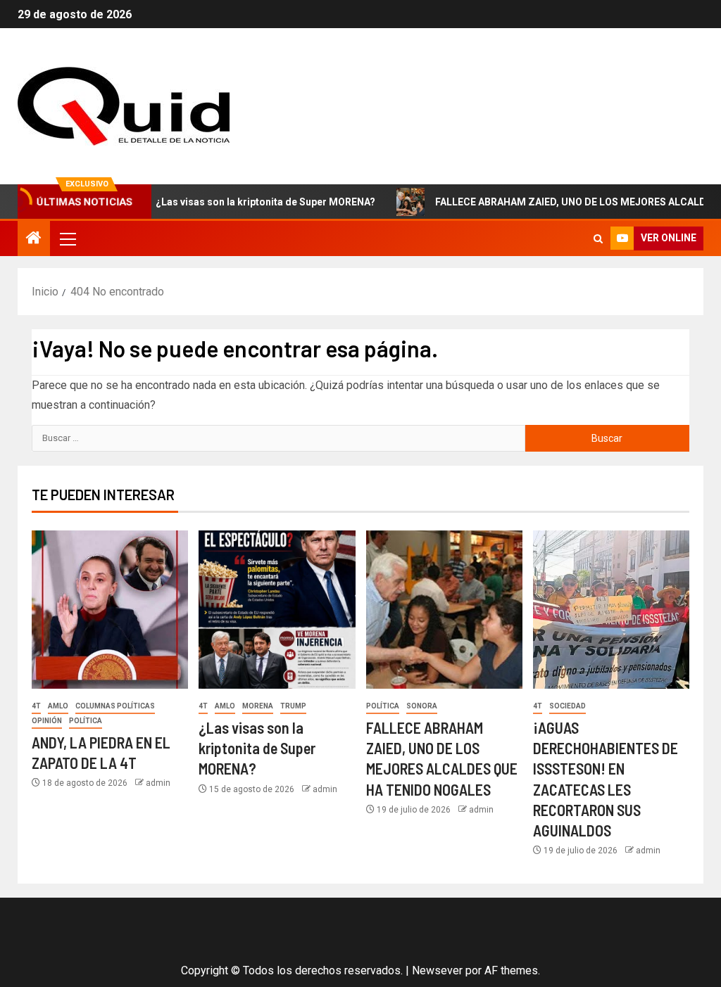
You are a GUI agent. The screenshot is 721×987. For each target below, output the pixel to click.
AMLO (58, 706)
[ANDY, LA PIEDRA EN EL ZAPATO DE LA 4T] (110, 609)
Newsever (437, 970)
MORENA (257, 706)
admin (158, 783)
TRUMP (293, 706)
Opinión (47, 721)
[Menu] (67, 238)
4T (36, 706)
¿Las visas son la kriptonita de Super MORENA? (242, 202)
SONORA (421, 706)
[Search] (598, 239)
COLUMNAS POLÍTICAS (115, 706)
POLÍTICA (85, 721)
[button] (67, 238)
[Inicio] (34, 239)
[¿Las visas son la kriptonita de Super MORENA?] (277, 609)
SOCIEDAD (567, 706)
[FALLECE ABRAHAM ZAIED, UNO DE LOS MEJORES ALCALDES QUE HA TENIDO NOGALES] (444, 609)
